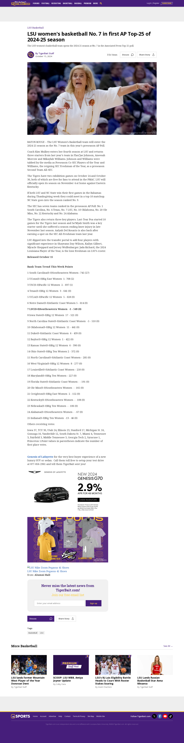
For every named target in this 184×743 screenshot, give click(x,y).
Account (43, 716)
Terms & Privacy (79, 716)
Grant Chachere (105, 687)
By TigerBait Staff (44, 53)
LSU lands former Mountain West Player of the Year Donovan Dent (28, 680)
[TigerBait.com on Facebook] (159, 716)
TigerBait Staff (20, 687)
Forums (36, 3)
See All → (168, 646)
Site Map (91, 716)
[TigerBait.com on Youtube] (165, 716)
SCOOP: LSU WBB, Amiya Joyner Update (68, 679)
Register (156, 3)
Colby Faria (61, 684)
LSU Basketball (35, 27)
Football (45, 3)
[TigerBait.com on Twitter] (154, 716)
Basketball (67, 3)
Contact (67, 716)
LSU (41, 633)
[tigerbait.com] (20, 4)
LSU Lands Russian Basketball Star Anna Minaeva (150, 680)
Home (35, 716)
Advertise (52, 716)
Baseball (78, 3)
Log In (149, 3)
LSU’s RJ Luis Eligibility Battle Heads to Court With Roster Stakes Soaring (113, 680)
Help (60, 716)
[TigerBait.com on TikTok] (170, 716)
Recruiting (56, 3)
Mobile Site (100, 716)
